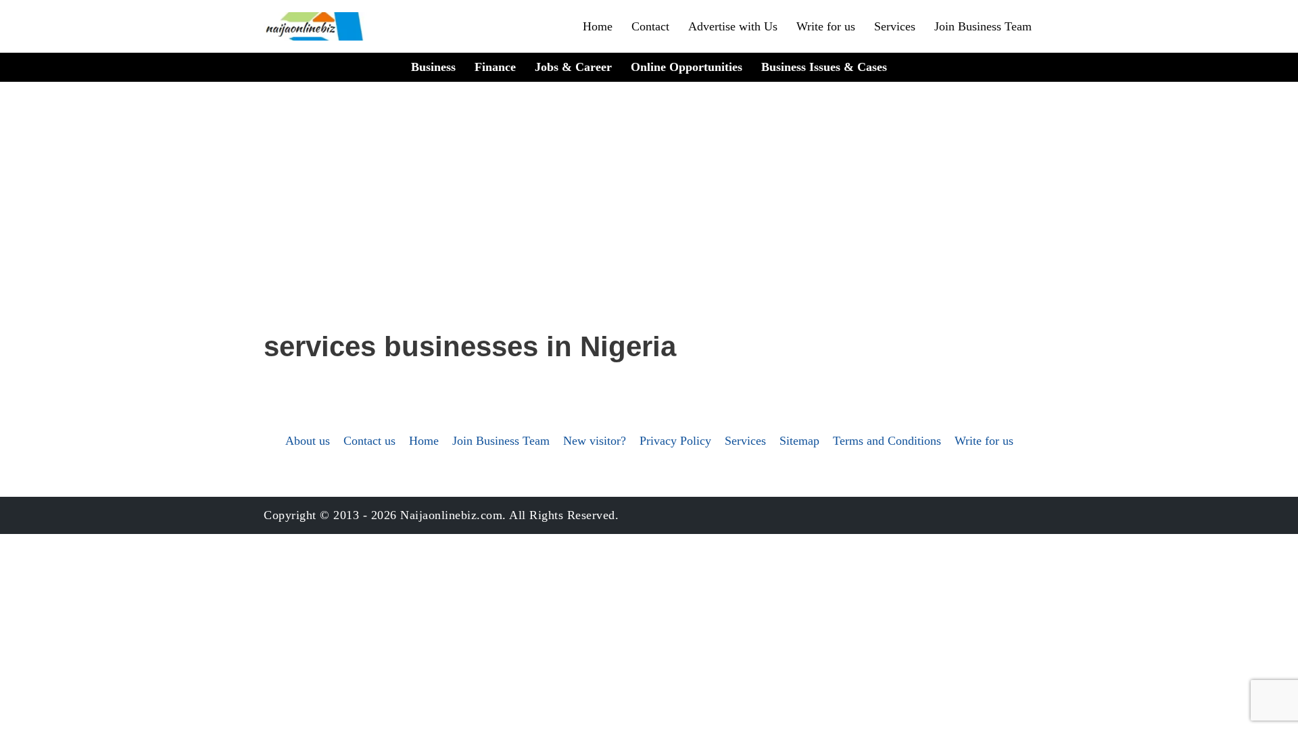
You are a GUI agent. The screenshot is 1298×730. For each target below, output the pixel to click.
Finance (495, 67)
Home (597, 26)
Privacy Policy (675, 440)
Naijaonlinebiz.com (451, 515)
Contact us (369, 440)
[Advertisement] (649, 223)
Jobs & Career (573, 67)
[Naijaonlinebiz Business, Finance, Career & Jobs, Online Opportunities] (316, 26)
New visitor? (594, 440)
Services (894, 26)
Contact (650, 26)
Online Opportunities (686, 67)
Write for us (825, 26)
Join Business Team (983, 26)
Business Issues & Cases (824, 67)
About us (307, 440)
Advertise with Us (732, 26)
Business (433, 67)
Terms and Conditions (887, 440)
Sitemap (799, 440)
